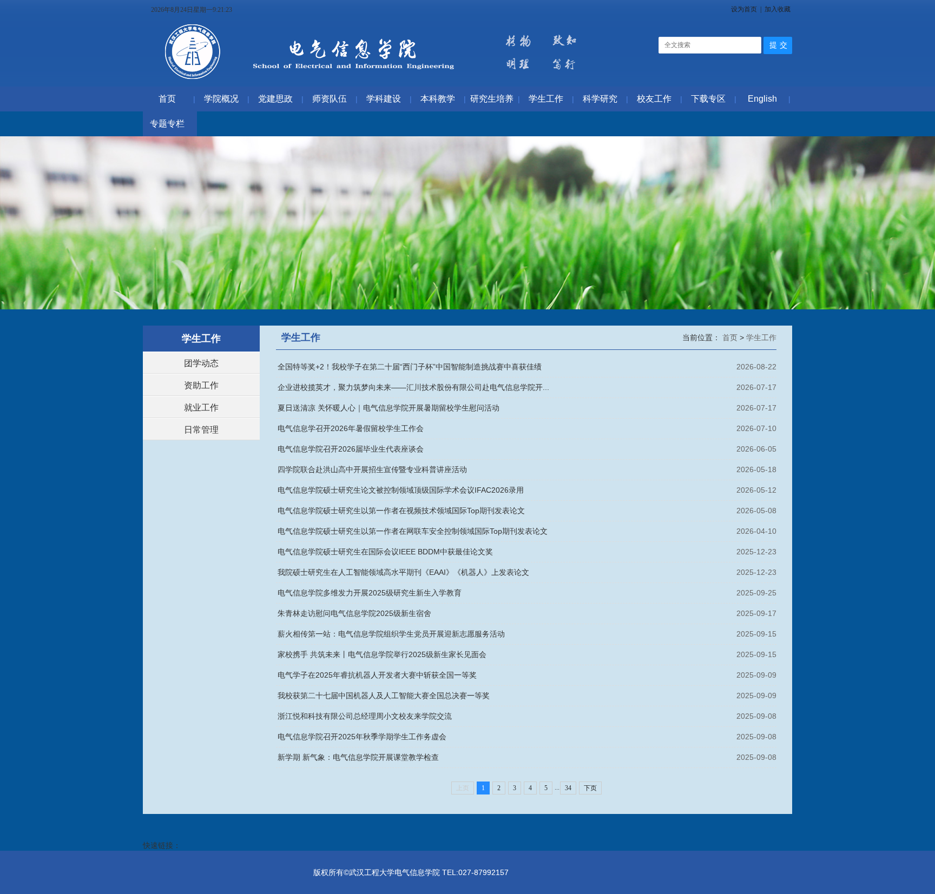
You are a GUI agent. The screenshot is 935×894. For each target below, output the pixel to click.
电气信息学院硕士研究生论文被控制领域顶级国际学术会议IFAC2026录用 (401, 490)
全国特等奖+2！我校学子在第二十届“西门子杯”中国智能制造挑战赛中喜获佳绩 (410, 366)
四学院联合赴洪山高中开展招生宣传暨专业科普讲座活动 (372, 469)
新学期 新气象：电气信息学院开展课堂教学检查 (358, 757)
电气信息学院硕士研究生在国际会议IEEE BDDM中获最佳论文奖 (385, 551)
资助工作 (201, 385)
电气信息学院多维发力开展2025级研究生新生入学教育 (370, 592)
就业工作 (201, 407)
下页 (590, 788)
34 (568, 788)
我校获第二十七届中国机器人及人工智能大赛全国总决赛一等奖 (384, 695)
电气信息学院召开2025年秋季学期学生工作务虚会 (362, 736)
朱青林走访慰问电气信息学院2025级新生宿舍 (354, 613)
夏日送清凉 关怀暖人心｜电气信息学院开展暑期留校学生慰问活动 (388, 407)
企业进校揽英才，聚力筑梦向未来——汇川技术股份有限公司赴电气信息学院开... (413, 387)
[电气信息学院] (375, 81)
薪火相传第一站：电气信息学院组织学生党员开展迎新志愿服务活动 (391, 634)
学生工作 (761, 337)
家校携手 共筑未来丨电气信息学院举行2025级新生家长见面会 (382, 654)
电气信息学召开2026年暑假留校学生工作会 (351, 428)
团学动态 (201, 363)
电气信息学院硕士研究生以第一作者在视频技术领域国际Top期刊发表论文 (401, 510)
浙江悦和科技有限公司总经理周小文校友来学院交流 (365, 716)
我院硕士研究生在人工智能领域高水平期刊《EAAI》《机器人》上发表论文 (403, 572)
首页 (731, 337)
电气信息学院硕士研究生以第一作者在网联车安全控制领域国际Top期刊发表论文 (413, 531)
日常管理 (201, 429)
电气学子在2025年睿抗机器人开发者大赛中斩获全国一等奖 (377, 675)
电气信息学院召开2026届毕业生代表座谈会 (351, 449)
